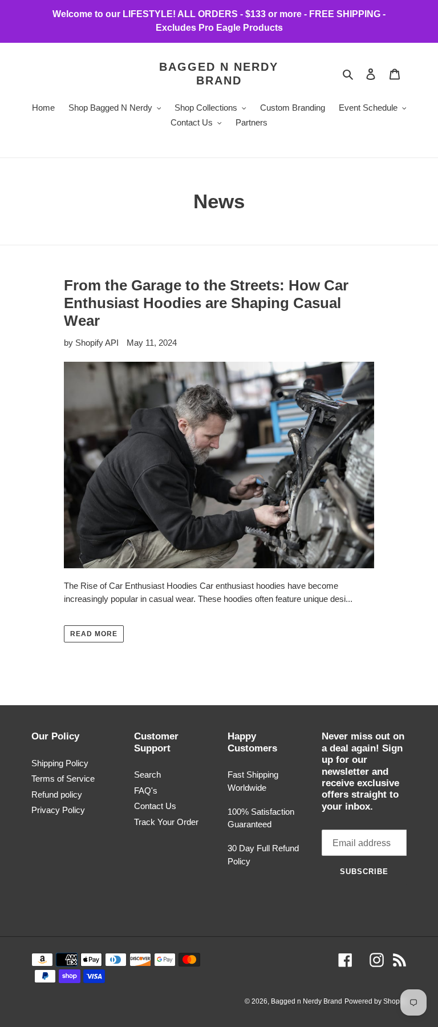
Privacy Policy (58, 810)
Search (147, 774)
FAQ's (145, 790)
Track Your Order (166, 822)
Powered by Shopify (375, 1001)
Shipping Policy (59, 763)
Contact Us (155, 806)
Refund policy (56, 794)
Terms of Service (63, 778)
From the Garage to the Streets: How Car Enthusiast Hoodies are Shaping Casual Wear (206, 303)
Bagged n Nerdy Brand (218, 73)
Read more (93, 634)
